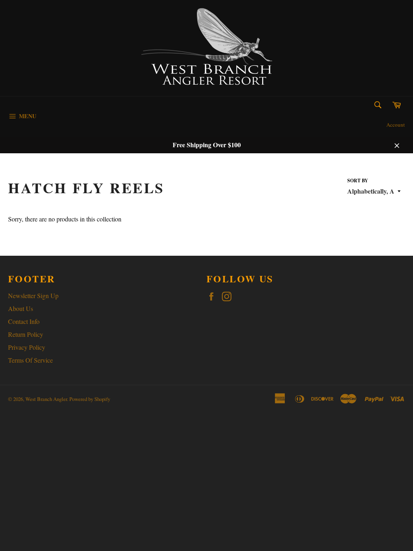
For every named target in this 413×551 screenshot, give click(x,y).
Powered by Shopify (89, 399)
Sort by (357, 180)
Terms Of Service (30, 360)
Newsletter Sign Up (33, 295)
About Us (20, 308)
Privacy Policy (26, 347)
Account (395, 124)
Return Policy (25, 334)
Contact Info (24, 321)
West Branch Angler (46, 399)
